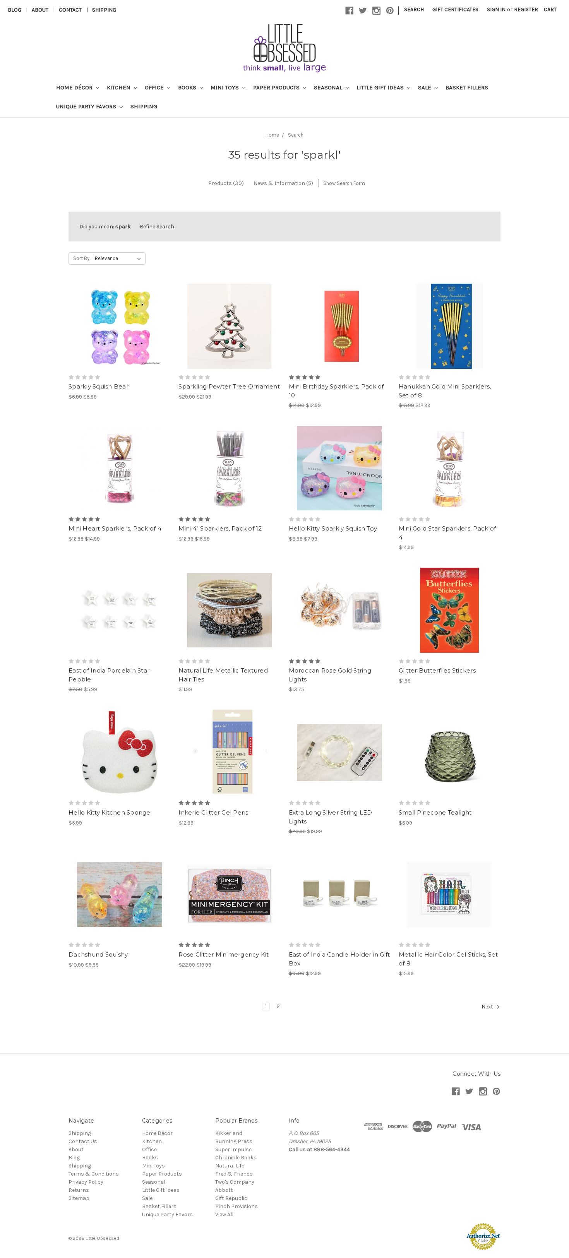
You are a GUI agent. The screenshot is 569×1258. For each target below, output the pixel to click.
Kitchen (119, 87)
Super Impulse (233, 1149)
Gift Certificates (455, 9)
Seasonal (329, 87)
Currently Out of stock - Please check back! (339, 482)
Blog (14, 10)
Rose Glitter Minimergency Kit (223, 954)
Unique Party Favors (87, 106)
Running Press (233, 1141)
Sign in (496, 9)
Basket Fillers (467, 87)
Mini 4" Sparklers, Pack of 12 (220, 528)
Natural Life (229, 1165)
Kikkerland (228, 1133)
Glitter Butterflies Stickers (437, 670)
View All (224, 1214)
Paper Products (277, 87)
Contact (70, 10)
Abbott (224, 1190)
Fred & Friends (234, 1174)
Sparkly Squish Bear (99, 386)
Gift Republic (231, 1198)
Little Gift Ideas (380, 87)
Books (188, 87)
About (40, 10)
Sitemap (79, 1198)
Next (488, 1007)
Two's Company (234, 1182)
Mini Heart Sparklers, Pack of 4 (115, 528)
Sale (425, 87)
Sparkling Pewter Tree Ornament (229, 386)
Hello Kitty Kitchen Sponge (110, 812)
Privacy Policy (86, 1182)
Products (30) (226, 183)
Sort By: (82, 258)
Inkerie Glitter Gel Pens (213, 812)
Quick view (120, 313)
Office (155, 87)
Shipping (104, 10)
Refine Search (157, 226)
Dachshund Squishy (98, 954)
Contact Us (83, 1141)
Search (414, 9)
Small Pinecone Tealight (435, 812)
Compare (117, 326)
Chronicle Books (236, 1157)
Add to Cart (229, 340)
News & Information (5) (283, 183)
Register (526, 9)
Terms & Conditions (94, 1174)
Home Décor (75, 87)
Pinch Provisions (236, 1206)
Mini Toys (225, 87)
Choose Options (119, 340)
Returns (79, 1190)
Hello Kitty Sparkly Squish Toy (333, 528)
